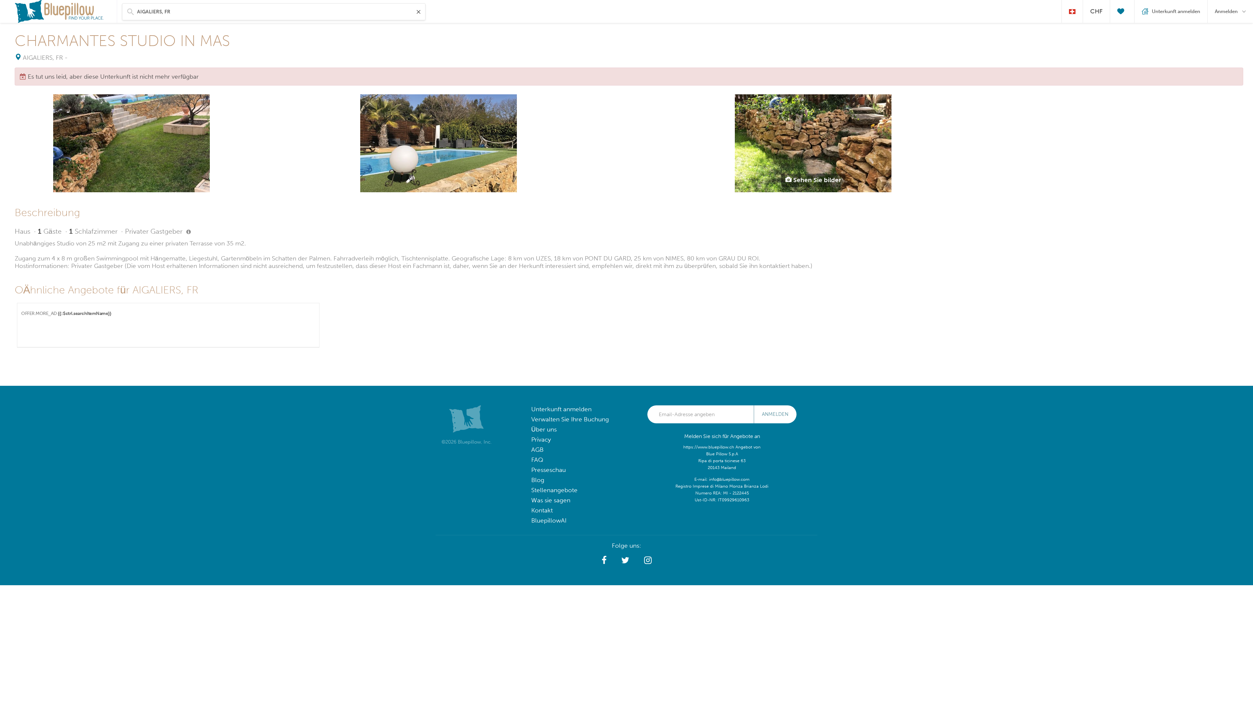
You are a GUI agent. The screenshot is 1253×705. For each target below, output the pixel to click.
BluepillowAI (548, 520)
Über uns (544, 429)
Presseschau (548, 470)
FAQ (537, 459)
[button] (604, 560)
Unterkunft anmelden (561, 409)
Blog (537, 480)
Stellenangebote (554, 490)
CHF (1096, 11)
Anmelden (775, 414)
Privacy (541, 439)
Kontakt (542, 510)
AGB (537, 449)
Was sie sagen (550, 500)
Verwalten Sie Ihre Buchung (570, 419)
